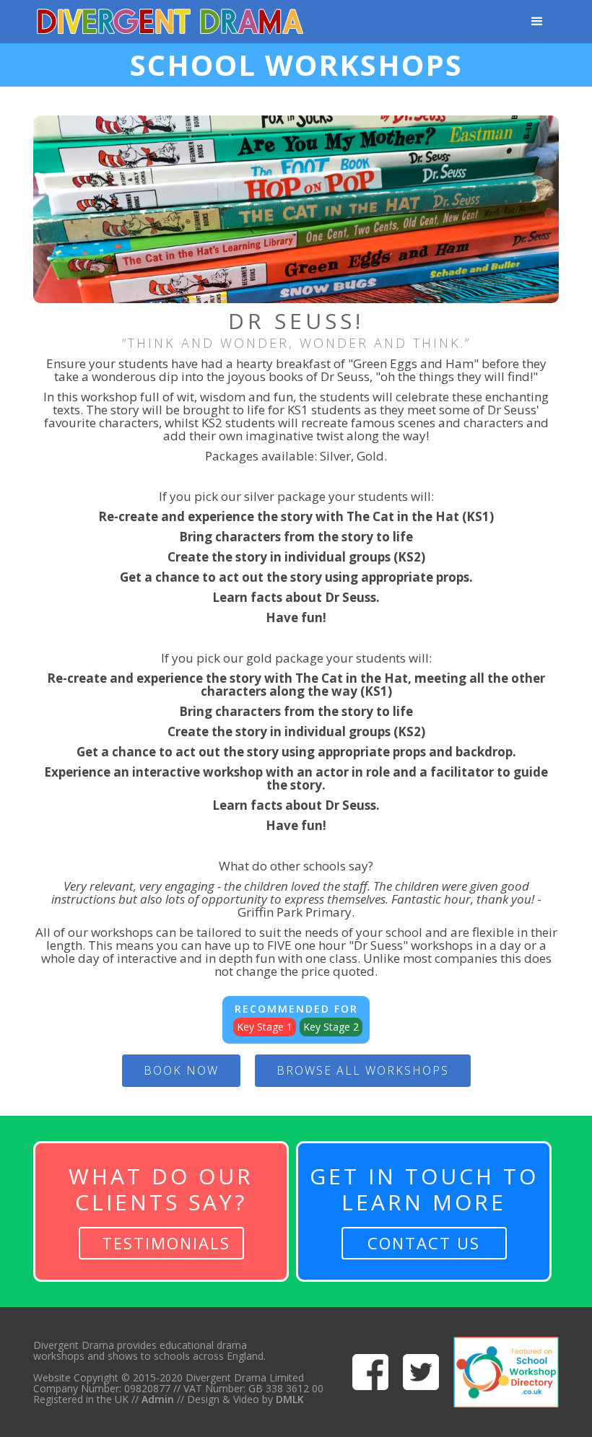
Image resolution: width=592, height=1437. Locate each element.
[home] (170, 21)
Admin (156, 1399)
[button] (537, 21)
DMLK (290, 1399)
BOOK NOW (181, 1070)
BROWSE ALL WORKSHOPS (363, 1070)
